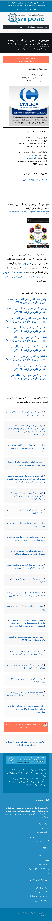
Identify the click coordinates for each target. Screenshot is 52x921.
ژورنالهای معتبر (43, 864)
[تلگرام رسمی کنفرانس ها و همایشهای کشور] (17, 10)
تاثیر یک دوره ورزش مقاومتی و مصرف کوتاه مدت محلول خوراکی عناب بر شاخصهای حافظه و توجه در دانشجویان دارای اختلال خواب (26, 479)
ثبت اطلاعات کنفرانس (38, 836)
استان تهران (31, 158)
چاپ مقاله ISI (44, 856)
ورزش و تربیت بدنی (31, 46)
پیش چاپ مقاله (43, 873)
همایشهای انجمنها (20, 5)
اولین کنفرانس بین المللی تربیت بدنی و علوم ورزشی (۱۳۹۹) (27, 300)
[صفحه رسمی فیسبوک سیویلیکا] (26, 10)
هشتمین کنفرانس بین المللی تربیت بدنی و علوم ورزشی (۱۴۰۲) (26, 357)
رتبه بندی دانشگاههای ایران (39, 868)
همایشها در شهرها (27, 3)
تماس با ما (43, 824)
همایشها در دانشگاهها (36, 5)
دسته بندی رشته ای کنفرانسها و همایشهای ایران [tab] (24, 743)
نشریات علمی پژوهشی (40, 900)
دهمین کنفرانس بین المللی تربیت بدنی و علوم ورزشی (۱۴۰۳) (27, 376)
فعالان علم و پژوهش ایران (39, 896)
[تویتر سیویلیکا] (30, 10)
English (9, 5)
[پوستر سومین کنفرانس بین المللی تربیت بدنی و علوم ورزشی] (38, 234)
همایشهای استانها (14, 3)
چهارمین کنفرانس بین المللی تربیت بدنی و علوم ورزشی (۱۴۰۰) (26, 319)
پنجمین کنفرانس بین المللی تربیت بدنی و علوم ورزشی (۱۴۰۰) (26, 329)
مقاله (47, 860)
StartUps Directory (41, 892)
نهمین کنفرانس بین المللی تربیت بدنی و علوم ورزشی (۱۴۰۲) (27, 367)
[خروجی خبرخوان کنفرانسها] (22, 10)
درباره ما (44, 828)
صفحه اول (38, 3)
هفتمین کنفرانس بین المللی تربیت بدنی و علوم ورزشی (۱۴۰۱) (26, 348)
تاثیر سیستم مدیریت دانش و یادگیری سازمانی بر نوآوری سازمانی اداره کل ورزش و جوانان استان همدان (26, 709)
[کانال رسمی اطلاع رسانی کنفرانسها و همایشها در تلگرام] (26, 760)
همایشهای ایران (44, 46)
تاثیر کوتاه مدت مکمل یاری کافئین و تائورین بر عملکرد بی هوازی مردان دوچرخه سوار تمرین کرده (26, 448)
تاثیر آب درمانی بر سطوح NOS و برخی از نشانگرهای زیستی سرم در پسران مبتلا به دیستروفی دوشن (27, 496)
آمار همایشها (42, 832)
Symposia (45, 916)
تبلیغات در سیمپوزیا (40, 841)
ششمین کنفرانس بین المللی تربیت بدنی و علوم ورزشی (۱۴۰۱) (26, 338)
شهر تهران (33, 155)
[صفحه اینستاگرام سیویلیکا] (35, 10)
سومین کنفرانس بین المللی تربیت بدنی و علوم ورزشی (32, 48)
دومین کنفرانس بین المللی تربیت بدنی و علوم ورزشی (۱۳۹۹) (27, 310)
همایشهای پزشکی (42, 888)
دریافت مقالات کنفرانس (25, 61)
